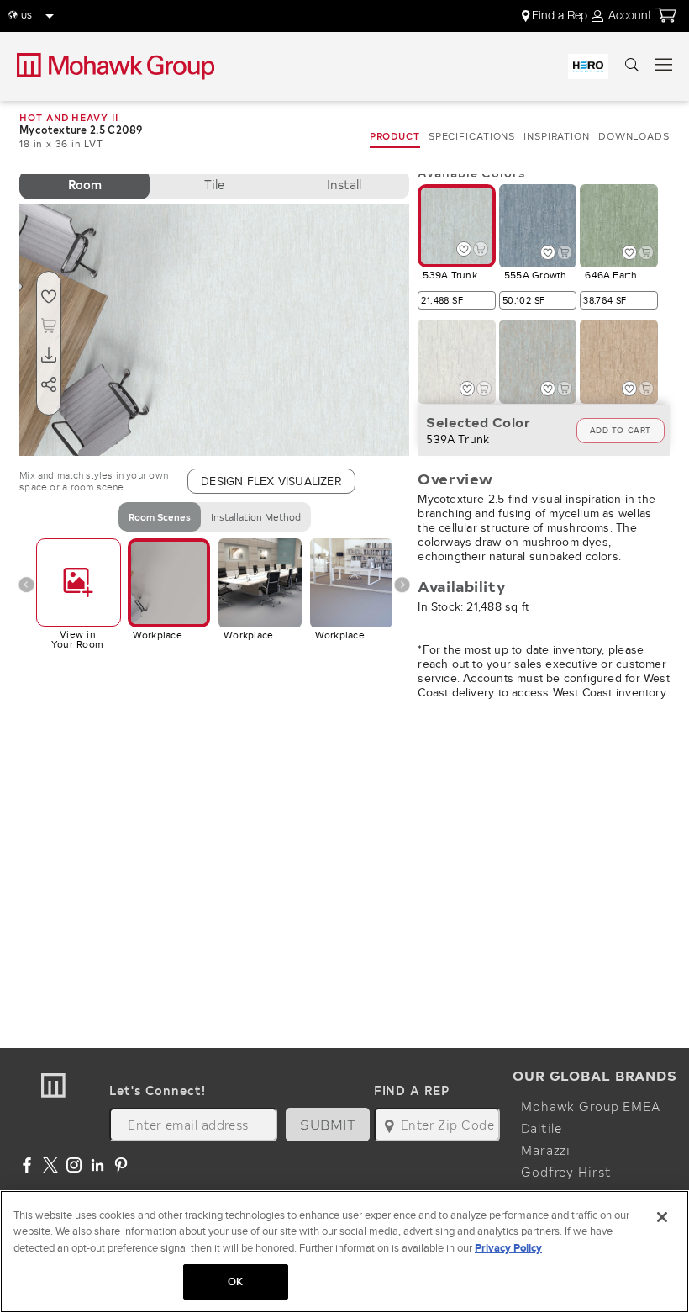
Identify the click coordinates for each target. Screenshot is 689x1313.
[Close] (662, 1217)
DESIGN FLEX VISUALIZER (271, 481)
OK (235, 1281)
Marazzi (546, 1149)
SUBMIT (327, 1124)
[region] (344, 1251)
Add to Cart (620, 430)
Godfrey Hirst (566, 1171)
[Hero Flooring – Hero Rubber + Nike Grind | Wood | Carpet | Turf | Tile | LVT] (588, 66)
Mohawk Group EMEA (590, 1106)
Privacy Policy (508, 1248)
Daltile (541, 1128)
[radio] (84, 184)
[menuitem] (556, 16)
